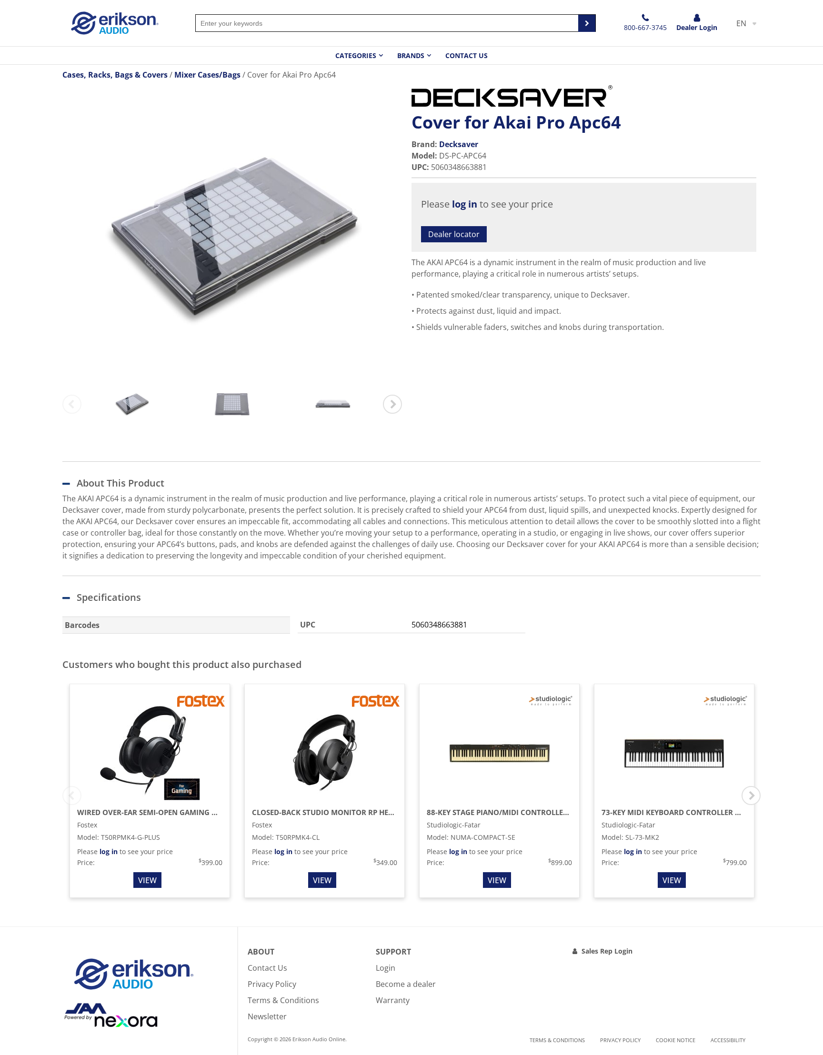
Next (392, 404)
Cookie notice (675, 1040)
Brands (410, 55)
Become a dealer (406, 984)
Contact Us (466, 55)
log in (464, 204)
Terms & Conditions (283, 1000)
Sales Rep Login (607, 950)
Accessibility (728, 1040)
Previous (71, 404)
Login (385, 968)
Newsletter (267, 1016)
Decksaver (458, 144)
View (147, 880)
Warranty (393, 1000)
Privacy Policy (272, 984)
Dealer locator (454, 234)
